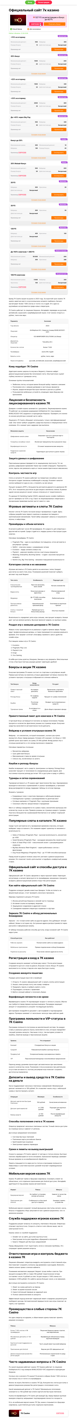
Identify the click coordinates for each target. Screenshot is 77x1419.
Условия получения (38, 73)
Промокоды (58, 49)
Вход (30, 2)
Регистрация (43, 2)
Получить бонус (55, 24)
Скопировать (59, 153)
